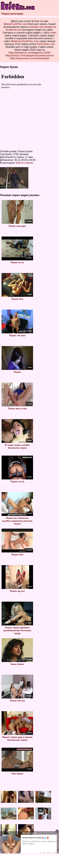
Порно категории (12, 13)
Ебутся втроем (24, 162)
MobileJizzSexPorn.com (24, 41)
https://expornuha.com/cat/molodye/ (29, 58)
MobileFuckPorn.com (15, 24)
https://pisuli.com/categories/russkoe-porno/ (30, 55)
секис (53, 32)
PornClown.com (46, 44)
